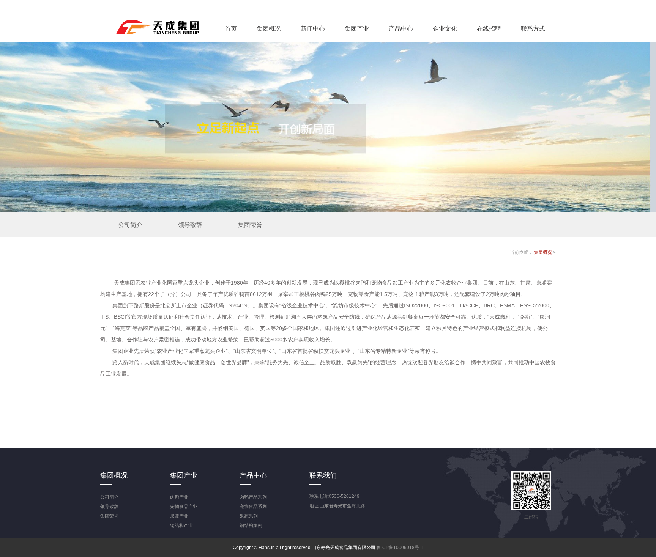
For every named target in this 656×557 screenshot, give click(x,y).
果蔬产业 (179, 516)
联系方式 (533, 28)
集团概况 (269, 28)
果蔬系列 (249, 516)
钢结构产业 (181, 525)
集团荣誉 (250, 225)
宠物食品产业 (183, 506)
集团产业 (357, 28)
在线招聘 (489, 28)
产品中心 (401, 28)
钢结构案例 (251, 525)
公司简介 (130, 225)
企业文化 (445, 28)
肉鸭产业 (179, 497)
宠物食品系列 (253, 506)
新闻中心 (313, 28)
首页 (231, 28)
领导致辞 (190, 225)
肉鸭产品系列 (253, 497)
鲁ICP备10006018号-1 (400, 547)
